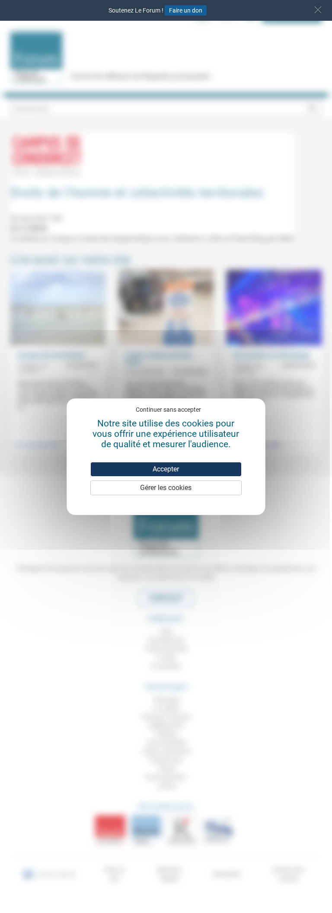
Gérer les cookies (166, 488)
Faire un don (185, 10)
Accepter (166, 469)
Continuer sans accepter (168, 409)
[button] (318, 9)
